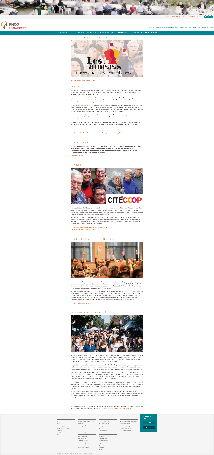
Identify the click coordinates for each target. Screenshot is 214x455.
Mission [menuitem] (101, 445)
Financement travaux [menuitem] (108, 32)
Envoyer (149, 427)
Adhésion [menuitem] (101, 442)
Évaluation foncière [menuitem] (93, 32)
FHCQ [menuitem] (211, 27)
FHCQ (15, 24)
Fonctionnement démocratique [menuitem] (86, 421)
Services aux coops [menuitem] (161, 27)
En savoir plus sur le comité (83, 303)
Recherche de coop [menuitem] (104, 421)
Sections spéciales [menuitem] (203, 27)
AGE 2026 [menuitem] (80, 423)
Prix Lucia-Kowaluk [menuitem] (64, 32)
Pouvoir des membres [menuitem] (83, 426)
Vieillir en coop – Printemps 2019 (85, 229)
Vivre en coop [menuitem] (183, 27)
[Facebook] (205, 16)
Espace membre (176, 16)
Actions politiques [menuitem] (103, 440)
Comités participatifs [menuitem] (83, 425)
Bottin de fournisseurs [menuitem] (125, 428)
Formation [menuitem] (59, 425)
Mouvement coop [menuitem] (103, 438)
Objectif (80, 80)
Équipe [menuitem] (100, 449)
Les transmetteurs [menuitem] (78, 32)
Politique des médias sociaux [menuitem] (106, 444)
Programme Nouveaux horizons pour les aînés (116, 408)
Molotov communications (88, 453)
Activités (87, 80)
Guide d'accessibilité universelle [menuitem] (128, 421)
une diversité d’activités (85, 105)
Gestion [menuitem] (59, 421)
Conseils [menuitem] (59, 432)
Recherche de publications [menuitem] (127, 426)
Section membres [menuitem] (124, 425)
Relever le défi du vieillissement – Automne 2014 (90, 227)
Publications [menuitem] (192, 27)
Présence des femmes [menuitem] (151, 32)
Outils (93, 80)
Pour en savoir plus (77, 155)
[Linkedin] (211, 16)
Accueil (73, 80)
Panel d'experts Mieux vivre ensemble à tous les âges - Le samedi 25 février (97, 133)
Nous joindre (191, 16)
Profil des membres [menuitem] (104, 423)
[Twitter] (208, 16)
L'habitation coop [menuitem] (103, 430)
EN (200, 16)
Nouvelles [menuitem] (151, 27)
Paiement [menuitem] (59, 430)
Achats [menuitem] (58, 423)
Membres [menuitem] (101, 436)
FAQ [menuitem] (58, 434)
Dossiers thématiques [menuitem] (125, 430)
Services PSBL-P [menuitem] (61, 426)
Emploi (184, 16)
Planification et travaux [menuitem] (63, 428)
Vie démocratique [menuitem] (173, 27)
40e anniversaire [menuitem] (122, 32)
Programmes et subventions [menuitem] (106, 425)
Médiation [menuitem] (59, 436)
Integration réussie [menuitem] (136, 32)
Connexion (167, 16)
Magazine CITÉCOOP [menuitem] (125, 423)
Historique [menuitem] (101, 447)
